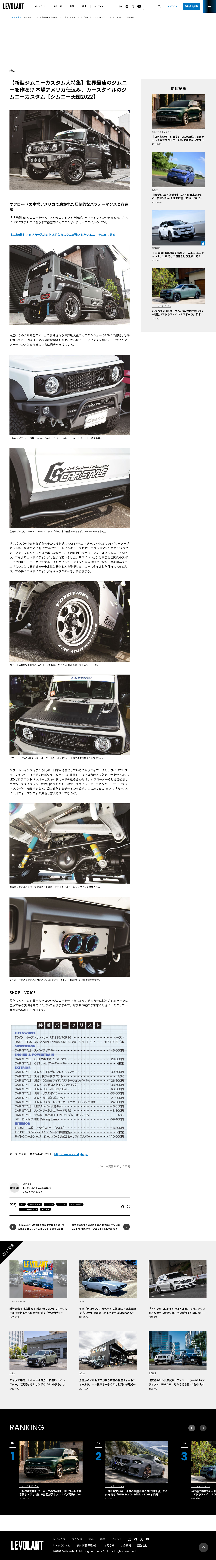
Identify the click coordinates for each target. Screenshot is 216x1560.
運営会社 (142, 1545)
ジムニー (61, 1204)
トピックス (39, 6)
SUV (22, 1204)
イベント (98, 6)
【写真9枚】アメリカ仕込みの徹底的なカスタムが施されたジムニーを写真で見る (62, 235)
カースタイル (34, 1204)
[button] (203, 1428)
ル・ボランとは (62, 1545)
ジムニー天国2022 (29, 1209)
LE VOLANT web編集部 (37, 1188)
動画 (72, 6)
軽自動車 (45, 1209)
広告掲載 (126, 1545)
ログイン (172, 6)
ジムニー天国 (76, 1204)
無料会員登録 (191, 6)
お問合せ (109, 1545)
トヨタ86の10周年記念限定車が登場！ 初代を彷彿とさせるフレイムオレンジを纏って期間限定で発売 (41, 1229)
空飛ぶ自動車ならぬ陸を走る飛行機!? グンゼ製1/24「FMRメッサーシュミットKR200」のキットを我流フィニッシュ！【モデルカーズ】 (96, 1229)
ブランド (57, 6)
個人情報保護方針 (87, 1545)
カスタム (49, 1204)
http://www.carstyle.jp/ (71, 1154)
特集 (84, 6)
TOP (11, 17)
